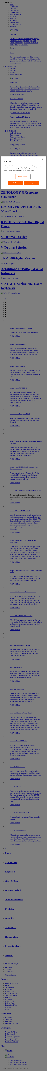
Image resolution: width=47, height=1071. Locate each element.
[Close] (42, 159)
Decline (15, 183)
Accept (32, 183)
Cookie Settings (23, 176)
